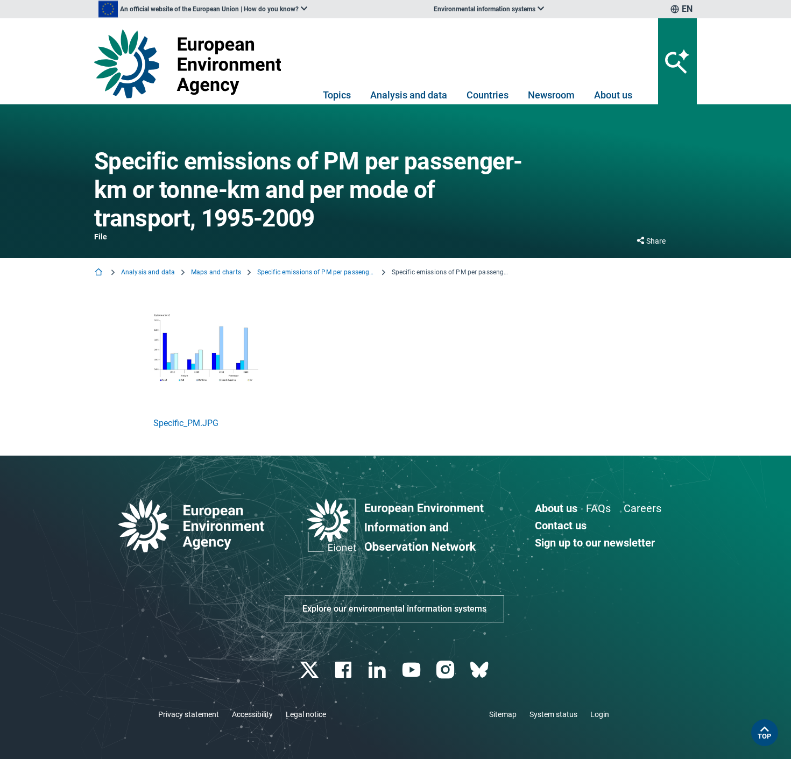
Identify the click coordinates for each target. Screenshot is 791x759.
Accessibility (252, 714)
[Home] (99, 273)
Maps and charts (216, 272)
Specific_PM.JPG (185, 423)
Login (599, 714)
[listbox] (203, 9)
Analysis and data (408, 95)
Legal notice (306, 714)
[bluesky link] (480, 670)
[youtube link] (412, 670)
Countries (487, 95)
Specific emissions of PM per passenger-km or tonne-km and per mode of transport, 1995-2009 (316, 272)
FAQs (598, 508)
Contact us (561, 525)
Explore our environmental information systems (394, 609)
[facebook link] (344, 670)
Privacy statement (188, 714)
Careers (642, 508)
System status (553, 714)
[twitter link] (310, 670)
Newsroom (551, 95)
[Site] (191, 63)
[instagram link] (446, 670)
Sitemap (503, 714)
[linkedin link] (378, 670)
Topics (337, 95)
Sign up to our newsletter (595, 542)
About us (613, 95)
